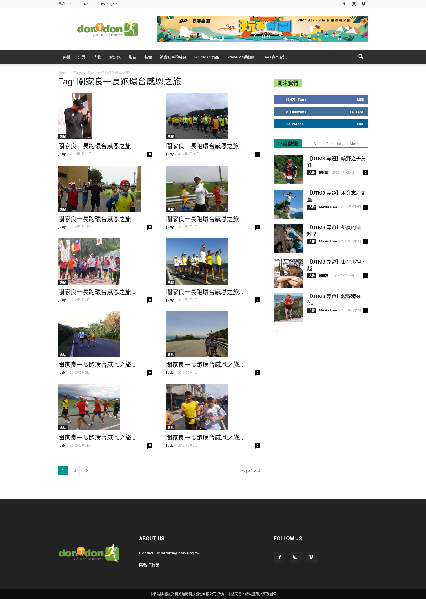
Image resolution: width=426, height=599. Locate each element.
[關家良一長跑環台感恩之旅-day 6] (213, 334)
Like (360, 99)
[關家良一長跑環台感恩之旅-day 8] (213, 261)
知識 (81, 57)
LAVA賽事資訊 (275, 57)
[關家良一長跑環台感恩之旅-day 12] (213, 116)
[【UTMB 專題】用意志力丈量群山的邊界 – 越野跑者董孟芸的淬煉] (288, 204)
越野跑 (115, 57)
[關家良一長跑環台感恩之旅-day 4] (213, 407)
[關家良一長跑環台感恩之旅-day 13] (105, 116)
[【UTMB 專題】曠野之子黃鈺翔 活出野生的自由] (288, 169)
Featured (333, 144)
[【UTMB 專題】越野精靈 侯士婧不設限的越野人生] (288, 307)
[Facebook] (344, 4)
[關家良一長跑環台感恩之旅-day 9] (105, 261)
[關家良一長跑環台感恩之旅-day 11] (105, 189)
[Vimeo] (363, 4)
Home (63, 72)
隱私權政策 (149, 565)
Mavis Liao (328, 207)
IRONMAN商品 (206, 57)
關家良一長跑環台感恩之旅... (97, 146)
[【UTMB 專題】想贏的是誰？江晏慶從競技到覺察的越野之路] (288, 238)
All (315, 144)
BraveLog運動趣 (241, 57)
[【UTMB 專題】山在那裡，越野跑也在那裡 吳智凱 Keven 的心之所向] (288, 273)
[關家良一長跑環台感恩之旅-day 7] (105, 334)
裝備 (148, 57)
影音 (132, 57)
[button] (361, 57)
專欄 (66, 57)
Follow (357, 111)
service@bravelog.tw (180, 553)
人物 (97, 57)
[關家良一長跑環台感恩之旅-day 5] (105, 407)
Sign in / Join (108, 4)
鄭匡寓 (323, 172)
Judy (62, 154)
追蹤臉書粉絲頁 (173, 57)
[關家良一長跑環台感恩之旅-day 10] (213, 189)
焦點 (63, 136)
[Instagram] (353, 4)
